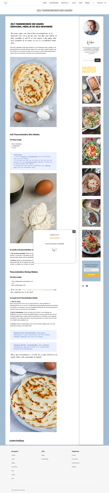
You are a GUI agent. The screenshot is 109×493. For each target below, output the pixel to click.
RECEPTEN (64, 3)
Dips (12, 478)
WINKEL (87, 3)
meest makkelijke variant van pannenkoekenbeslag (36, 289)
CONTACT (100, 3)
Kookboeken (45, 459)
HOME (45, 3)
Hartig (13, 474)
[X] (74, 231)
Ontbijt (13, 455)
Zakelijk (74, 467)
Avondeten (14, 467)
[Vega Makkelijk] (6, 3)
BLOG (74, 3)
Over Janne (75, 459)
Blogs (43, 455)
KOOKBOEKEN (54, 3)
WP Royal (22, 490)
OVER (80, 3)
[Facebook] (87, 286)
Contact (74, 455)
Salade (13, 463)
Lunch (13, 459)
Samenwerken (75, 463)
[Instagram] (83, 286)
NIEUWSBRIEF (54, 238)
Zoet (12, 470)
